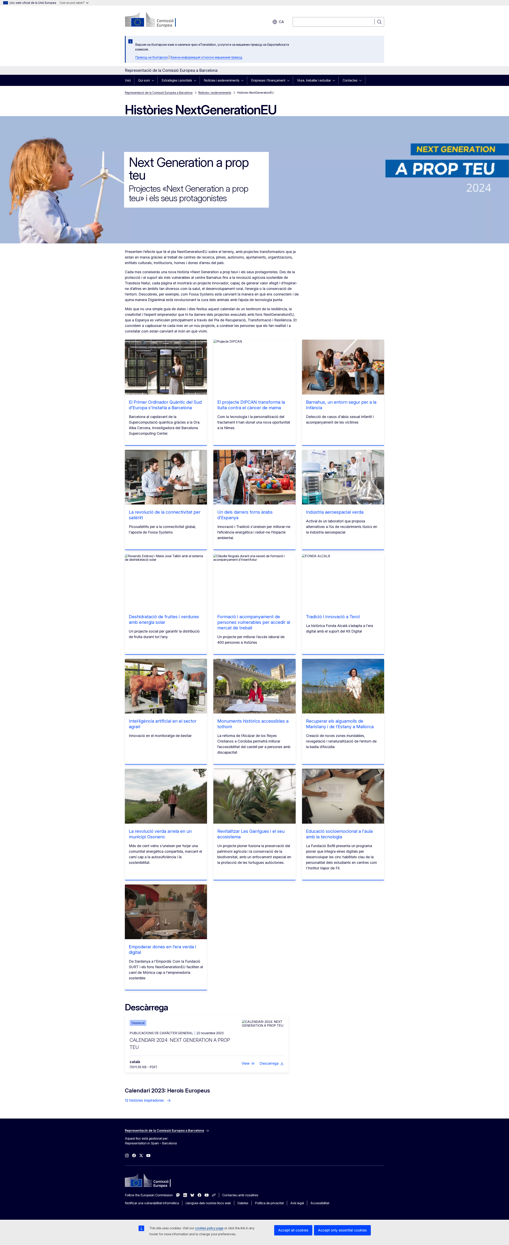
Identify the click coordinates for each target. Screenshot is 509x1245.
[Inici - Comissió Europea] (157, 20)
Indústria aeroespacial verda (334, 512)
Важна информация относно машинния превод (206, 57)
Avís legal (297, 1203)
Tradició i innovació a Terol (333, 616)
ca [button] (281, 22)
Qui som (144, 80)
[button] (248, 1063)
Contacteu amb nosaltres (240, 1195)
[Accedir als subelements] (154, 80)
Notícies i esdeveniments (221, 80)
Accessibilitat (319, 1203)
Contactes (350, 80)
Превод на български (151, 57)
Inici (128, 80)
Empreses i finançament (268, 80)
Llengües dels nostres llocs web (208, 1203)
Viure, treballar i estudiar (314, 80)
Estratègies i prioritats (177, 80)
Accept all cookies (293, 1230)
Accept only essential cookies (342, 1230)
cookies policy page (209, 1228)
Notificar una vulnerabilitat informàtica (152, 1203)
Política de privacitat (269, 1203)
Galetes (242, 1203)
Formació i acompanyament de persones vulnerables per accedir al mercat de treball (253, 622)
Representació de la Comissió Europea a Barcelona (158, 92)
